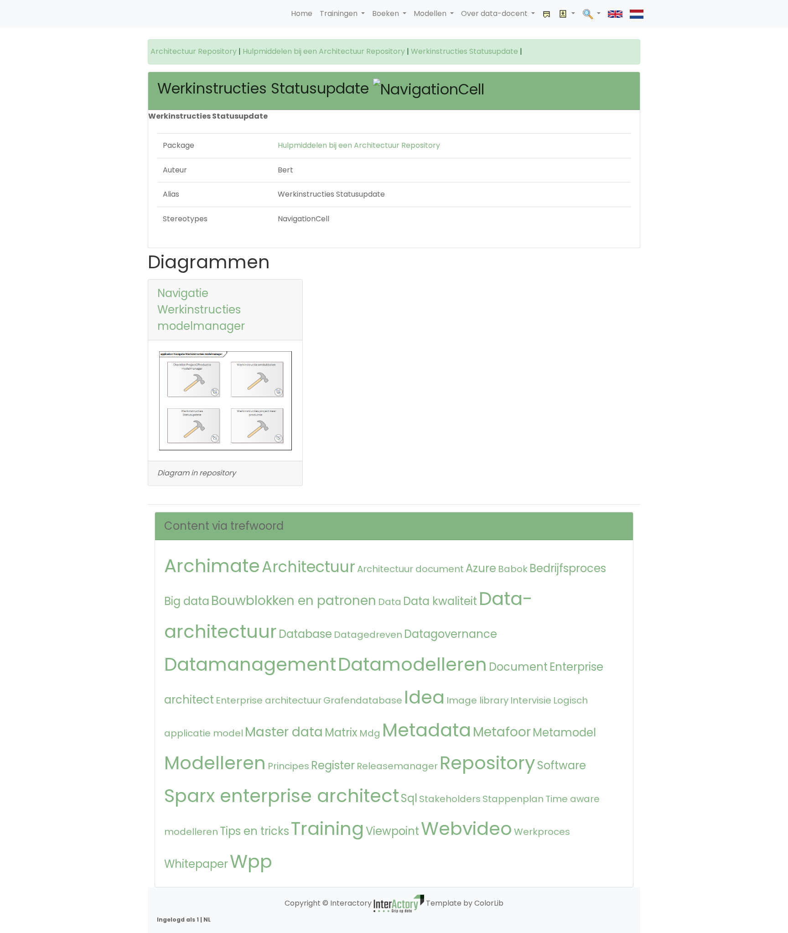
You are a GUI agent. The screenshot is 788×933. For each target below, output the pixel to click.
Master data (284, 732)
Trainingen (339, 13)
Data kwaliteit (440, 601)
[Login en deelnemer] (567, 14)
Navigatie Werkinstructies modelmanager (201, 310)
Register (333, 765)
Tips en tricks (254, 831)
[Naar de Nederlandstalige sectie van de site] (636, 14)
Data (389, 601)
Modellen (431, 13)
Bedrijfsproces (567, 568)
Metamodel (564, 732)
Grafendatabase (362, 700)
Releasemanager (397, 766)
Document (518, 666)
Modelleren (215, 763)
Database (305, 633)
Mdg (369, 733)
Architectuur (308, 567)
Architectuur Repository (193, 51)
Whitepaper (196, 863)
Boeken (386, 13)
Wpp (251, 861)
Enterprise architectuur (268, 700)
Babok (513, 569)
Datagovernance (450, 633)
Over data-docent (495, 13)
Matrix (341, 732)
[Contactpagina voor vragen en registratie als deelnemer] (547, 14)
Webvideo (466, 828)
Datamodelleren (412, 664)
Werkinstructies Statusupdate (464, 51)
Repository (487, 763)
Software (561, 765)
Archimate (212, 566)
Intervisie (530, 700)
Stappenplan (513, 798)
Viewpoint (392, 831)
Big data (186, 601)
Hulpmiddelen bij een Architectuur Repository (324, 51)
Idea (424, 697)
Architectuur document (410, 569)
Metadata (426, 730)
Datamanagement (250, 664)
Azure (481, 568)
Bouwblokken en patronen (293, 601)
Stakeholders (450, 798)
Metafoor (502, 732)
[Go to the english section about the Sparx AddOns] (615, 14)
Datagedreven (368, 634)
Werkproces (542, 831)
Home (301, 13)
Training (327, 828)
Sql (409, 798)
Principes (288, 766)
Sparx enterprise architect (281, 795)
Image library (477, 700)
